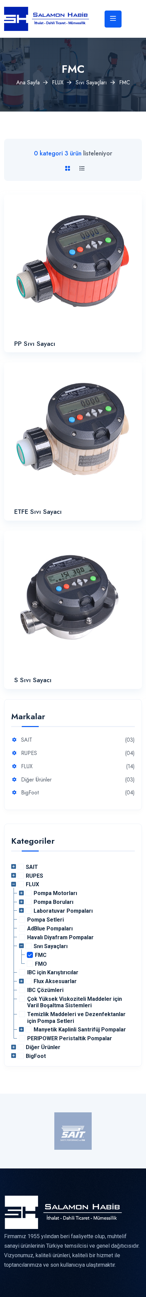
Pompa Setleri (45, 919)
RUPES (29, 753)
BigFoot (30, 793)
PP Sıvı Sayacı (34, 343)
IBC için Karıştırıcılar (52, 972)
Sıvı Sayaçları (91, 82)
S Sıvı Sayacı (33, 680)
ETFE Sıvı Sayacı (38, 511)
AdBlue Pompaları (50, 928)
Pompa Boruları (53, 902)
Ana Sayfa (28, 82)
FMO (41, 964)
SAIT (26, 740)
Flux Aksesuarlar (55, 981)
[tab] (69, 168)
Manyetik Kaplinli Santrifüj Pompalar (80, 1029)
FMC (41, 955)
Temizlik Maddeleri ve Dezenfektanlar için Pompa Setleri (76, 1017)
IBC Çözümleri (45, 990)
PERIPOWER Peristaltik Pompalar (69, 1038)
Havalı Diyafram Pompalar (60, 937)
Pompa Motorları (55, 893)
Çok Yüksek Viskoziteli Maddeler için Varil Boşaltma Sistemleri (74, 1002)
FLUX (57, 82)
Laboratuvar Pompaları (63, 911)
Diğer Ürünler (36, 780)
